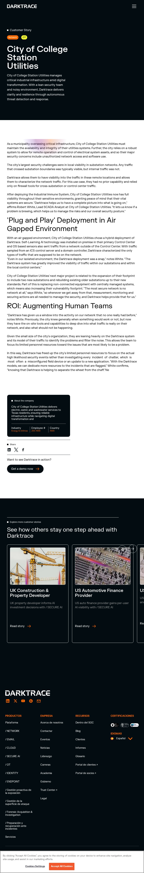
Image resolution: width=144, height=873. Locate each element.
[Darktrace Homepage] (22, 6)
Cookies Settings (35, 866)
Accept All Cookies (61, 866)
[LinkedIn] (7, 701)
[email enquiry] (38, 701)
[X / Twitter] (15, 701)
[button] (133, 6)
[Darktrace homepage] (31, 693)
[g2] (30, 701)
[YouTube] (23, 701)
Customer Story (20, 30)
